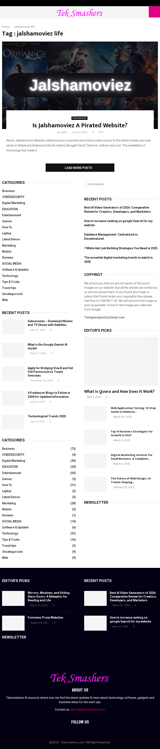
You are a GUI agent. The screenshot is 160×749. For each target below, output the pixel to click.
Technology (10, 275)
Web (5, 300)
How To (7, 227)
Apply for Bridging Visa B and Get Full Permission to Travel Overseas (50, 371)
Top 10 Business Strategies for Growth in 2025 (132, 433)
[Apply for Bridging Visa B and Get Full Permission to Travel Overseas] (13, 373)
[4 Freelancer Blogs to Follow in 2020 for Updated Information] (13, 398)
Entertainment (79, 118)
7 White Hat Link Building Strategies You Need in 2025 (121, 248)
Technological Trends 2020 (47, 416)
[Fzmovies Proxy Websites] (13, 623)
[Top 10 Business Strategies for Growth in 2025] (95, 437)
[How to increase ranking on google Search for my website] (95, 623)
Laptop (6, 233)
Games (7, 221)
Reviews (7, 257)
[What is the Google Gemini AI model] (13, 350)
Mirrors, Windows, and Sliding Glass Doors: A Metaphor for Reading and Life (49, 596)
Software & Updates (15, 269)
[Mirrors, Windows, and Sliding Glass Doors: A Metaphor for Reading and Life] (13, 598)
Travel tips (9, 288)
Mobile (6, 251)
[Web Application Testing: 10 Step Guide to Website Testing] (95, 413)
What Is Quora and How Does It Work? (119, 391)
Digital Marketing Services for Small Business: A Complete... (131, 457)
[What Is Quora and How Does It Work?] (121, 361)
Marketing (9, 245)
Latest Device (11, 239)
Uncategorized (12, 294)
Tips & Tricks (11, 282)
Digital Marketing (13, 203)
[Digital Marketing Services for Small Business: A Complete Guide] (95, 460)
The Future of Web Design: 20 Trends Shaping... (131, 480)
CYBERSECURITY (13, 197)
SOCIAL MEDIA (11, 263)
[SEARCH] (153, 184)
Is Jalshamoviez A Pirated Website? (80, 125)
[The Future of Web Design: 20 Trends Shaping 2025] (95, 484)
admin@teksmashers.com (87, 709)
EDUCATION (10, 209)
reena (63, 132)
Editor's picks (16, 580)
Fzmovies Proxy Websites (45, 617)
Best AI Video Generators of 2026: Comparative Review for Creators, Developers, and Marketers (133, 596)
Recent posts (16, 313)
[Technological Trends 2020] (13, 421)
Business (8, 191)
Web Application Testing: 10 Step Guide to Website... (133, 410)
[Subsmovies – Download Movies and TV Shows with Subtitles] (13, 326)
